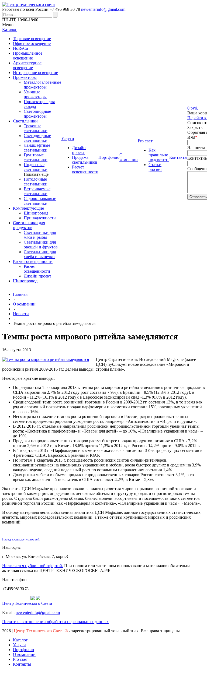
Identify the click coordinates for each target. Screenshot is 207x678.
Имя (192, 137)
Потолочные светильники (35, 181)
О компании (24, 304)
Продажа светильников (84, 159)
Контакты (22, 664)
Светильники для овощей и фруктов (41, 244)
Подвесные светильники (35, 167)
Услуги (19, 644)
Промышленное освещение (27, 55)
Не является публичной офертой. (32, 565)
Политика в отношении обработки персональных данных (55, 621)
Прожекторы (25, 77)
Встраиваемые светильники (37, 191)
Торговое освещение (32, 38)
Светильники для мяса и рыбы (40, 235)
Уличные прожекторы (35, 94)
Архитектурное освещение (27, 65)
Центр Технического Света (27, 603)
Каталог (20, 640)
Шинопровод (36, 213)
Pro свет (20, 659)
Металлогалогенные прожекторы (42, 84)
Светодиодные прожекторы (37, 113)
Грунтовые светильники (35, 157)
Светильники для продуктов (29, 225)
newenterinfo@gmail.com (103, 9)
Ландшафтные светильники (37, 147)
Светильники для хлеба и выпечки (40, 254)
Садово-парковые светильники (40, 201)
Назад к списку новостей (21, 539)
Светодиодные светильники (37, 138)
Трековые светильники (35, 128)
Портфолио (23, 649)
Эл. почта (196, 147)
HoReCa (20, 48)
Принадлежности (40, 218)
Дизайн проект (37, 276)
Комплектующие (28, 208)
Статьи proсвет (155, 167)
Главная (20, 294)
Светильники (25, 121)
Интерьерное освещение (35, 72)
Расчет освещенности (33, 261)
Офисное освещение (32, 43)
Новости (21, 313)
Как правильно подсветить (159, 155)
